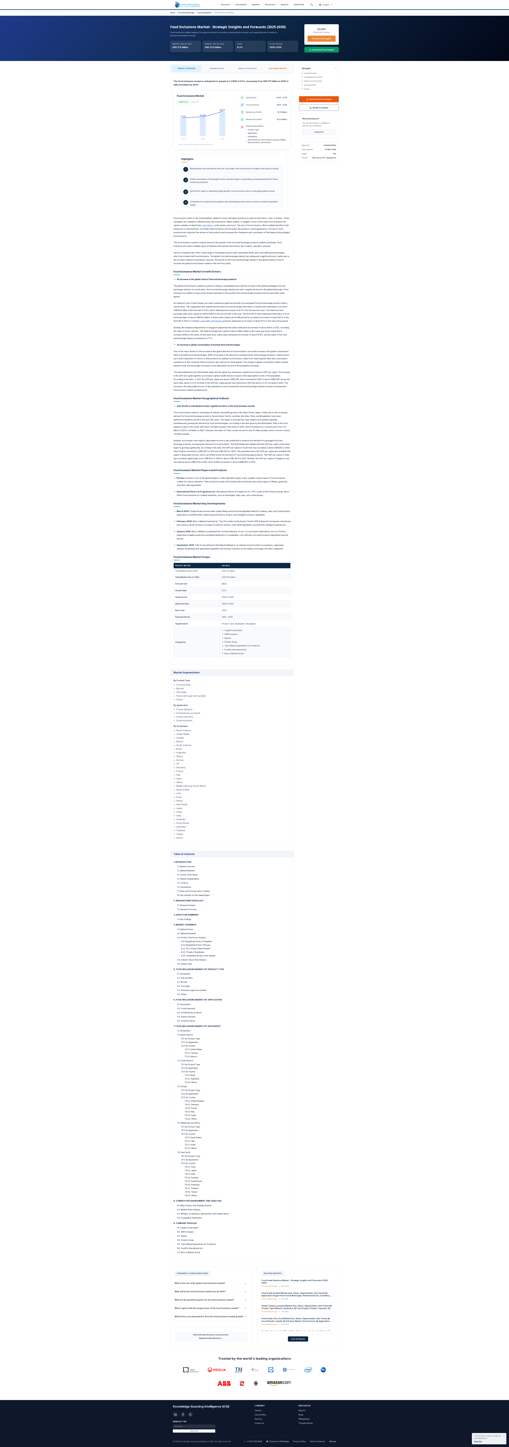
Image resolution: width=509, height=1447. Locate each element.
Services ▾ (225, 4)
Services (258, 1419)
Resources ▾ (270, 4)
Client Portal (299, 4)
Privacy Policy (299, 1441)
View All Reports (298, 1339)
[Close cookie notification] (504, 1435)
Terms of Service (317, 1441)
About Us (284, 4)
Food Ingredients (204, 13)
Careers (258, 1410)
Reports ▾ (256, 4)
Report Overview (186, 68)
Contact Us (319, 132)
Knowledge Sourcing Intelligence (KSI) (201, 1406)
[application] (205, 124)
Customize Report (278, 68)
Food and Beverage (186, 13)
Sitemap (332, 1441)
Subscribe (194, 1431)
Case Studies (241, 4)
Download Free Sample (320, 99)
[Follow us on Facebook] (183, 1414)
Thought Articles (306, 1423)
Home (172, 13)
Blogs (301, 1415)
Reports (302, 1410)
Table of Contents (247, 68)
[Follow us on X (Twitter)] (190, 1414)
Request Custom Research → (211, 1338)
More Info (478, 1441)
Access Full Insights (321, 38)
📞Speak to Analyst (319, 108)
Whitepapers (304, 1419)
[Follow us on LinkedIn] (175, 1414)
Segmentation (217, 68)
